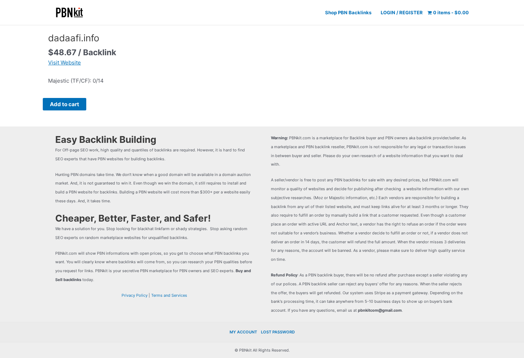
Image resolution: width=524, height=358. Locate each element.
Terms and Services (169, 295)
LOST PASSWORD (278, 332)
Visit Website (64, 62)
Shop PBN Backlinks (348, 12)
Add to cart (64, 104)
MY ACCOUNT (243, 332)
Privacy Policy (135, 295)
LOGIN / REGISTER (402, 12)
